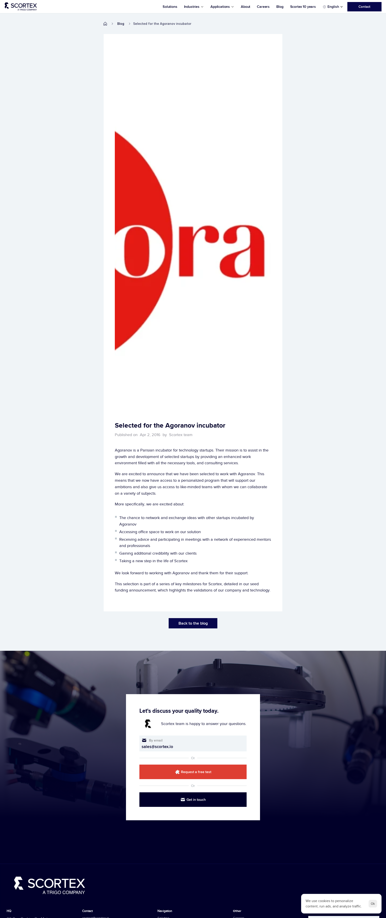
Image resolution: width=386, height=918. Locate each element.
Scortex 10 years (303, 6)
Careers (263, 6)
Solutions (170, 6)
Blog (279, 6)
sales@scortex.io (157, 746)
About (245, 6)
